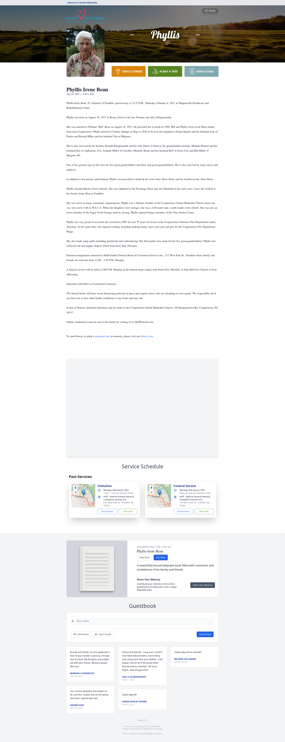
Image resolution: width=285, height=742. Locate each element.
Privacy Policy (134, 729)
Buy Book (160, 557)
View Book (144, 557)
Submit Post (205, 634)
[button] (83, 493)
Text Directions (107, 511)
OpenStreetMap (145, 733)
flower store (147, 336)
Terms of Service (150, 729)
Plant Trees (128, 511)
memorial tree (102, 336)
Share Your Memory (202, 585)
